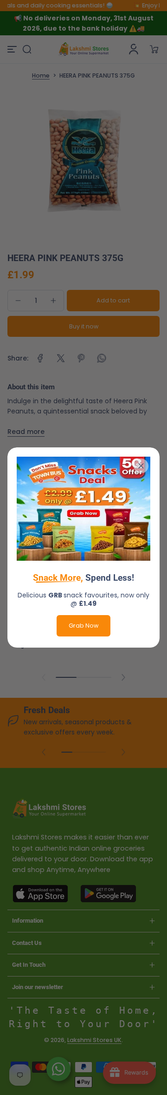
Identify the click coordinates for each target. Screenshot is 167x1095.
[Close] (141, 466)
